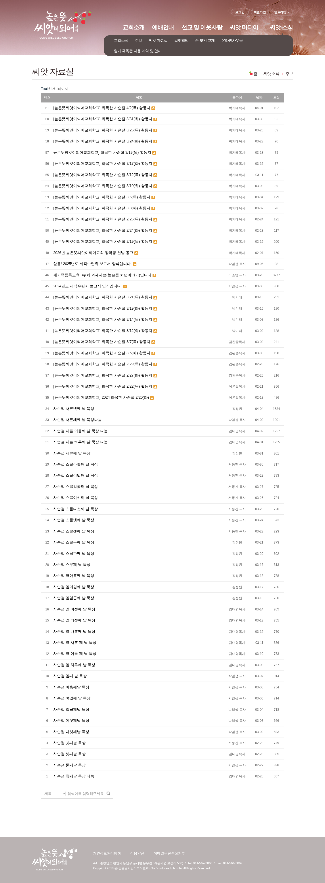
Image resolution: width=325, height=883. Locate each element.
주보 (138, 40)
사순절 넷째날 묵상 (69, 743)
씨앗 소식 (281, 27)
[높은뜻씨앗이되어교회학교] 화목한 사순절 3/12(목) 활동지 (103, 175)
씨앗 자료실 (158, 40)
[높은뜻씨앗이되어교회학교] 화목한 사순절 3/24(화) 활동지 (103, 141)
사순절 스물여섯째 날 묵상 (75, 498)
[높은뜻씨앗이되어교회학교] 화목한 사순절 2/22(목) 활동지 (103, 386)
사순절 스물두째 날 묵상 (73, 542)
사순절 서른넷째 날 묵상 (73, 409)
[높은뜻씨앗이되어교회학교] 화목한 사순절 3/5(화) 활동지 (102, 353)
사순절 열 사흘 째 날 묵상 (74, 642)
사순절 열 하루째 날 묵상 (74, 665)
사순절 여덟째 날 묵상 (71, 698)
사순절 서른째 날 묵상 (71, 453)
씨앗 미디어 (244, 27)
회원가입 (260, 12)
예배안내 (163, 27)
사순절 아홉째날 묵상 (71, 687)
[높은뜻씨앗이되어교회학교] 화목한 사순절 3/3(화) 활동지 (102, 208)
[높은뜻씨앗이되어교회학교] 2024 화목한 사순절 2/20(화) (101, 397)
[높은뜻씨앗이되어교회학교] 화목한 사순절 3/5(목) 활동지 (102, 197)
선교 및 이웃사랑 (202, 27)
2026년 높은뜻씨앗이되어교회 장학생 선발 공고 (93, 253)
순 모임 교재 (205, 40)
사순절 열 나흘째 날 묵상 (74, 631)
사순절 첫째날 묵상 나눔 (73, 776)
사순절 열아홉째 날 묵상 (73, 576)
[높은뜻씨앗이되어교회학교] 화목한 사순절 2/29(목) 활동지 (103, 364)
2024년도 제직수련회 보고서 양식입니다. (88, 286)
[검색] (108, 793)
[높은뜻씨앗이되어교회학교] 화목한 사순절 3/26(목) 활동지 (103, 130)
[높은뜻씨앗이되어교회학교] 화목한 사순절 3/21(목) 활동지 (103, 297)
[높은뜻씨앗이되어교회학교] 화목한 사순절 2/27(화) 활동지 (103, 375)
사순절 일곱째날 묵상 (71, 709)
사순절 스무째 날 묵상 (71, 565)
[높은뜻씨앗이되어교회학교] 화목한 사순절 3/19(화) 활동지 (103, 308)
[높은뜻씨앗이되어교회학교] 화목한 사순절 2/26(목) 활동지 (103, 219)
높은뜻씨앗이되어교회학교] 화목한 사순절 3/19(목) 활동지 (102, 152)
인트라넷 (280, 12)
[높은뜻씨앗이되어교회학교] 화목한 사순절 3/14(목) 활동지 (103, 319)
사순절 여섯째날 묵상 (71, 720)
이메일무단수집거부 (169, 853)
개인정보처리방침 (107, 853)
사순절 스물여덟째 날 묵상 (75, 475)
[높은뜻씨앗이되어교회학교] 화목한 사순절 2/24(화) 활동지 (103, 230)
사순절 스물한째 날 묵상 (73, 553)
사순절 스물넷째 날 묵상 (73, 520)
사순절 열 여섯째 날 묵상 (74, 609)
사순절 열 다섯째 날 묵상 (74, 620)
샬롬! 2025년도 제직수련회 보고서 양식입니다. (93, 264)
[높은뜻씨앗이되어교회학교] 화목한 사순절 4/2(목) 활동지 (102, 108)
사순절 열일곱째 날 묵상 (73, 598)
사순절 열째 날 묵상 (70, 676)
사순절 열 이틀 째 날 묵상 (74, 654)
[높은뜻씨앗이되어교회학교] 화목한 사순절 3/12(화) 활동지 (103, 331)
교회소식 (121, 40)
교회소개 (134, 27)
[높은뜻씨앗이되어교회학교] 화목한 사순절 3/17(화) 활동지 (103, 163)
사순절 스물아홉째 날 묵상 (75, 464)
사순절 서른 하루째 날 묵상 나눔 (80, 442)
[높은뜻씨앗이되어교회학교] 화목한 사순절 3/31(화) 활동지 (103, 119)
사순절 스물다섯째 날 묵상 (75, 509)
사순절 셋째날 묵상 (69, 754)
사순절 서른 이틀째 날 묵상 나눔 (80, 431)
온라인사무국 (232, 40)
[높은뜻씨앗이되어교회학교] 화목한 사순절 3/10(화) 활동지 (103, 186)
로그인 (239, 12)
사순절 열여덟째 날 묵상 (73, 587)
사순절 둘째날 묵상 (69, 765)
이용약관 (137, 853)
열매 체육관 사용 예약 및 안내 (137, 51)
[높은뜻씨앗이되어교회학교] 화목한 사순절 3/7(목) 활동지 (102, 342)
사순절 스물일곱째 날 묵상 (75, 487)
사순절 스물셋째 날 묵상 (73, 531)
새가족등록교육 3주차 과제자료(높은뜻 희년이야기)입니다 (103, 275)
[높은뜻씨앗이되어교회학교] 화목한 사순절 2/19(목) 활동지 (103, 241)
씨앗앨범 (181, 40)
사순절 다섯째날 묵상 (71, 732)
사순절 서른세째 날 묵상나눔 (77, 420)
